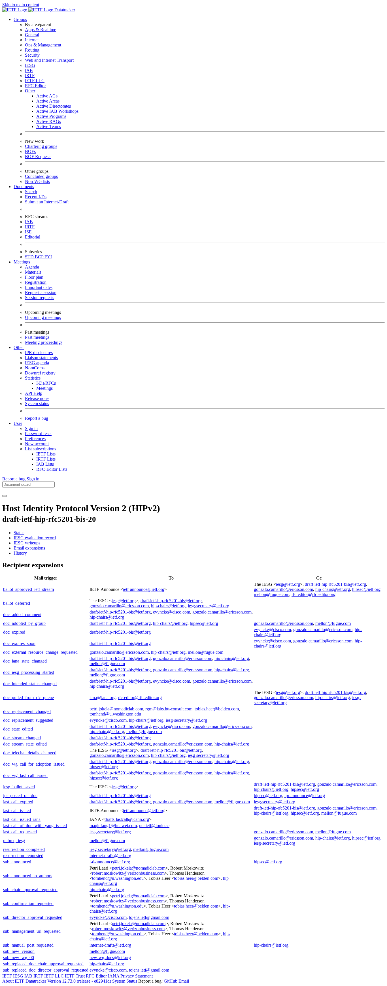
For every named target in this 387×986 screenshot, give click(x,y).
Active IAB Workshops (57, 111)
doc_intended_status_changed (30, 683)
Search (31, 191)
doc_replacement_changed (27, 711)
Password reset (38, 433)
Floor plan (34, 277)
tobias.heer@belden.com (217, 708)
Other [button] (19, 347)
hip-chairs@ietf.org (332, 589)
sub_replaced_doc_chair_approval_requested (43, 963)
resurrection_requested (23, 855)
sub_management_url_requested (32, 931)
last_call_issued (17, 810)
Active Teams (48, 126)
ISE (28, 231)
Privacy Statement (136, 976)
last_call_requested (20, 831)
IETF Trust (75, 976)
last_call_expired (18, 801)
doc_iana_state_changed (25, 661)
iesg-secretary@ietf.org (208, 605)
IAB (29, 70)
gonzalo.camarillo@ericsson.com (283, 589)
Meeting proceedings (43, 342)
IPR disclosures (39, 352)
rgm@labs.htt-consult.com (168, 708)
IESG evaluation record (35, 537)
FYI (48, 256)
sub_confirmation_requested (28, 903)
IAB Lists (45, 464)
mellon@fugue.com (271, 594)
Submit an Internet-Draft (47, 201)
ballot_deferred (16, 603)
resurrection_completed (24, 849)
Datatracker (64, 9)
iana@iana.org (103, 697)
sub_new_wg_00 (18, 957)
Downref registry (40, 372)
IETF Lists (46, 454)
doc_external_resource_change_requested (40, 652)
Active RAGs (48, 121)
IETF (7, 976)
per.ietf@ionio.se (154, 825)
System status (37, 403)
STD (30, 256)
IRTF (30, 75)
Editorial (32, 237)
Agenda (32, 267)
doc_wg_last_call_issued (25, 775)
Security (32, 55)
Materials (33, 272)
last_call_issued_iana (22, 819)
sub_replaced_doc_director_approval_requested (45, 970)
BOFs (30, 151)
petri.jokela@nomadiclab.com (116, 708)
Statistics (33, 378)
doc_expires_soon (19, 643)
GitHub (170, 981)
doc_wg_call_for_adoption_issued (34, 764)
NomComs (34, 367)
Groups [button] (20, 19)
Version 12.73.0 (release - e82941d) (79, 981)
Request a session (40, 292)
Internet (32, 39)
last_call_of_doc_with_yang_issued (35, 825)
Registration (35, 282)
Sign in (31, 428)
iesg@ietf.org (288, 584)
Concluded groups (41, 176)
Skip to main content (20, 4)
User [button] (18, 423)
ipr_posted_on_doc (20, 795)
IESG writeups (27, 542)
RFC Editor (35, 85)
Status (19, 532)
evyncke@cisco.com (171, 612)
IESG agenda (37, 362)
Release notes (37, 398)
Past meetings (37, 337)
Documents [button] (24, 186)
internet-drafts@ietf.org (110, 855)
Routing (32, 50)
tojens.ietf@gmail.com (149, 917)
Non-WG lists (37, 181)
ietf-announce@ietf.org (143, 589)
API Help (33, 393)
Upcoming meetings (43, 317)
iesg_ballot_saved (19, 786)
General (32, 34)
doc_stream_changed (22, 737)
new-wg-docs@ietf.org (110, 957)
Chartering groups (41, 146)
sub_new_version (19, 951)
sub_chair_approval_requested (30, 889)
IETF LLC (34, 80)
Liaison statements (41, 357)
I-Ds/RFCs (46, 383)
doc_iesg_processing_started (28, 672)
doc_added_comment (22, 614)
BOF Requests (38, 156)
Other (30, 90)
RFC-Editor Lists (51, 469)
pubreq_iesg (14, 840)
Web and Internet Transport (49, 60)
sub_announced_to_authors (27, 875)
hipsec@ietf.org (366, 589)
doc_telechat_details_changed (29, 752)
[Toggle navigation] (4, 496)
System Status (124, 981)
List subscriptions (40, 448)
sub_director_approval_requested (32, 917)
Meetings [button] (22, 261)
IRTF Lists (46, 459)
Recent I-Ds (35, 196)
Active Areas (47, 101)
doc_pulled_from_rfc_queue (28, 697)
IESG (30, 65)
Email (183, 981)
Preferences (35, 438)
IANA (113, 976)
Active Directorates (53, 106)
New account (37, 443)
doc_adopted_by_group (24, 623)
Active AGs (47, 95)
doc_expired (14, 632)
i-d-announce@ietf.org (110, 861)
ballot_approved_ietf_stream (28, 589)
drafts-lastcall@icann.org (127, 819)
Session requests (39, 297)
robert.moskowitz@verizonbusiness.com (128, 873)
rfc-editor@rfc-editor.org (313, 594)
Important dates (38, 287)
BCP (39, 256)
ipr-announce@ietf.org (304, 795)
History (20, 553)
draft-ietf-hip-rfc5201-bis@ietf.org (335, 584)
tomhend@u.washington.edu (115, 714)
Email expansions (29, 548)
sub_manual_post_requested (28, 945)
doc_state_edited (18, 729)
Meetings (44, 388)
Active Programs (51, 116)
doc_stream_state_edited (25, 744)
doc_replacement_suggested (28, 720)
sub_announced (17, 861)
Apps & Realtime (40, 29)
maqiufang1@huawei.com (113, 825)
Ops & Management (43, 44)
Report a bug (36, 418)
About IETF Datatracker (24, 981)
